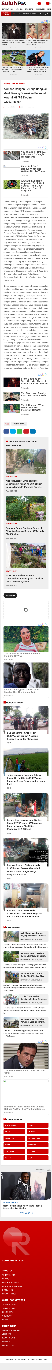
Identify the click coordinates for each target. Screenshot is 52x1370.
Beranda (7, 84)
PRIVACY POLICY (9, 1294)
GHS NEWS (6, 1316)
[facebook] (6, 431)
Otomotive (29, 9)
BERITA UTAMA (18, 84)
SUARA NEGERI (8, 1308)
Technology (40, 9)
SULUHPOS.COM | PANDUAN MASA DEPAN (32, 1359)
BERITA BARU (7, 1312)
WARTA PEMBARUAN (11, 1330)
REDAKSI (6, 1279)
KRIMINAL (9, 1145)
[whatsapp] (19, 431)
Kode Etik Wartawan (10, 1282)
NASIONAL (32, 1145)
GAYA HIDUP (9, 1138)
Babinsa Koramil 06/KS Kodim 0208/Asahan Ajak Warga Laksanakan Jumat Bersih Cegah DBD (24, 578)
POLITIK (8, 1158)
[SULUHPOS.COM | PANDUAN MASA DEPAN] (13, 5)
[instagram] (16, 1265)
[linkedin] (33, 431)
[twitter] (13, 431)
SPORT (30, 1158)
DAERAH (8, 1132)
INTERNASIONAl (34, 1138)
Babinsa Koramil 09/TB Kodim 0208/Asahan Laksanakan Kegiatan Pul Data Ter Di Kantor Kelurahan (24, 913)
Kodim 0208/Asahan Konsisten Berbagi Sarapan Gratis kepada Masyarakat (32, 997)
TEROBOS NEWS (9, 1305)
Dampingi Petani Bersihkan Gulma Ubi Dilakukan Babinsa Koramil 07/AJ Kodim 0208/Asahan (25, 531)
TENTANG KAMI (8, 1275)
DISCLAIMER (7, 1290)
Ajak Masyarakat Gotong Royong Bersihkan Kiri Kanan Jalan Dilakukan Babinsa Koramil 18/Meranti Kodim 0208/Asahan (24, 484)
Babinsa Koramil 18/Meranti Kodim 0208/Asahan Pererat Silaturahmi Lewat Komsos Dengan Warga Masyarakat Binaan (24, 870)
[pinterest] (26, 431)
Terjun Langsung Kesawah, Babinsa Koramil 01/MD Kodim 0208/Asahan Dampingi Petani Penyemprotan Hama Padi (26, 779)
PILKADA (31, 1151)
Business (19, 9)
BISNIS (30, 1125)
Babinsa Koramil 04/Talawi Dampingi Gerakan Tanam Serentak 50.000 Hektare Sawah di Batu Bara (32, 1020)
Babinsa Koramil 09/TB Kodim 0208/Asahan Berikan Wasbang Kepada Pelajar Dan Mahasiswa (22, 736)
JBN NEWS (6, 1334)
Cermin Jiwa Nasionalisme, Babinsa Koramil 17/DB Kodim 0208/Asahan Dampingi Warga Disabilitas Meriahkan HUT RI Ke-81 (24, 825)
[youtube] (19, 1265)
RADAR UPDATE (8, 1338)
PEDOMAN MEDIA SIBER (12, 1286)
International (7, 9)
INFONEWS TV (8, 1345)
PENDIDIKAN (10, 1151)
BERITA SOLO (7, 1320)
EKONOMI (32, 1132)
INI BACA (6, 1342)
